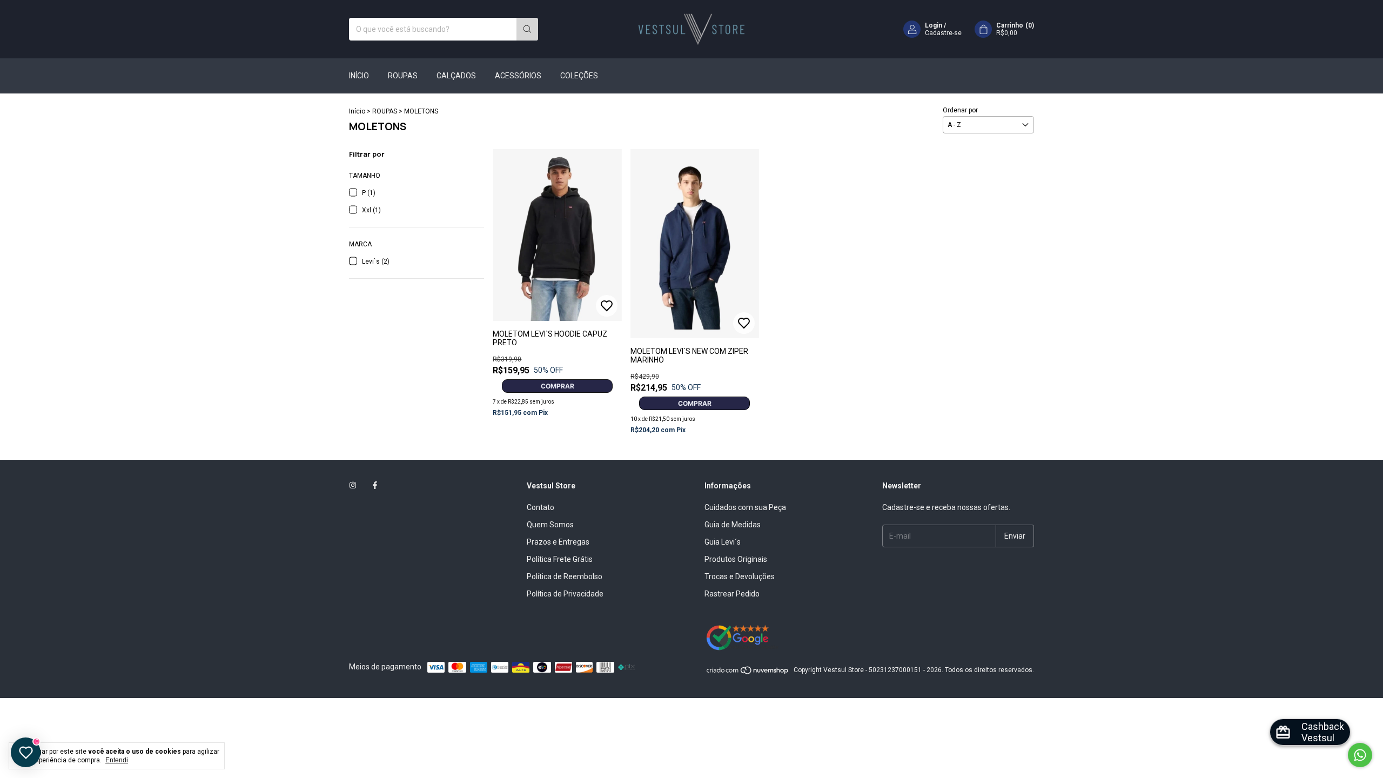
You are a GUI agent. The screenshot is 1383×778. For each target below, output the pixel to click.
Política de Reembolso (564, 576)
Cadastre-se (943, 33)
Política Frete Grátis (560, 559)
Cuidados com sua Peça (745, 507)
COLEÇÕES (579, 75)
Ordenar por (960, 110)
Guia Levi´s (722, 542)
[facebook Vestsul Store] (375, 485)
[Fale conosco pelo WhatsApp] (1360, 755)
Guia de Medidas (732, 524)
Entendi (116, 760)
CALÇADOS (456, 75)
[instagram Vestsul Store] (353, 485)
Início (357, 111)
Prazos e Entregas (558, 542)
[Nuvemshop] (748, 672)
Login (933, 25)
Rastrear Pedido (732, 593)
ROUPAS (403, 75)
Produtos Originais (735, 559)
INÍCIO (359, 75)
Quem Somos (550, 524)
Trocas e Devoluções (739, 576)
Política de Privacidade (565, 593)
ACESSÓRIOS (518, 75)
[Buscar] (527, 29)
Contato (540, 507)
